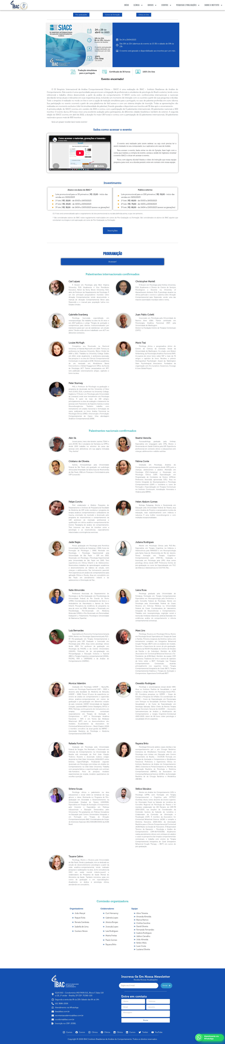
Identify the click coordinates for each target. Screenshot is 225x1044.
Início (126, 5)
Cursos (151, 5)
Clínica (137, 5)
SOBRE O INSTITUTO (211, 5)
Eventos (164, 5)
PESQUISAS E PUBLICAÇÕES (186, 5)
